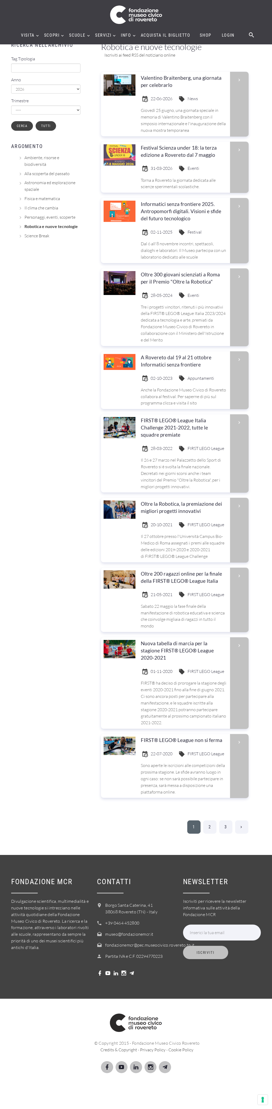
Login (228, 35)
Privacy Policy (152, 1049)
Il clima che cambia (41, 207)
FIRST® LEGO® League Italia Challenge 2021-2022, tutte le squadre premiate (174, 427)
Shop (205, 35)
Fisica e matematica (42, 198)
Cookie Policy (180, 1049)
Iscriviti (206, 952)
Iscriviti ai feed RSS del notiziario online (139, 55)
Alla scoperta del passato (47, 173)
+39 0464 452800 (122, 923)
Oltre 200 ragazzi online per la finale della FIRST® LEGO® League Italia (181, 577)
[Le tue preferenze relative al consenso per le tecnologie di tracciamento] (263, 1100)
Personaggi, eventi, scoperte (49, 217)
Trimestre (20, 100)
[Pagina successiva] (241, 827)
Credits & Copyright (118, 1049)
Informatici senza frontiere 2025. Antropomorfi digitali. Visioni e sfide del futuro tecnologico (181, 211)
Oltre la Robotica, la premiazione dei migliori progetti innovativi (181, 507)
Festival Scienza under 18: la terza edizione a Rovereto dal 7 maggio (179, 151)
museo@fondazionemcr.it (129, 934)
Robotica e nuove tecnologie (51, 226)
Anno (16, 79)
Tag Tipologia (23, 58)
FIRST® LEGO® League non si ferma (181, 740)
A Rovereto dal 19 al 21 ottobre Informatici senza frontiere (176, 361)
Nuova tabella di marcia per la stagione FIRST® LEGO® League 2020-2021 (177, 650)
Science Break (36, 235)
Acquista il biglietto (165, 35)
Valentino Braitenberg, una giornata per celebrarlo (181, 81)
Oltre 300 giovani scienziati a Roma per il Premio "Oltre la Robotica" (180, 278)
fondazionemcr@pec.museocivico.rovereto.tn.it (149, 945)
